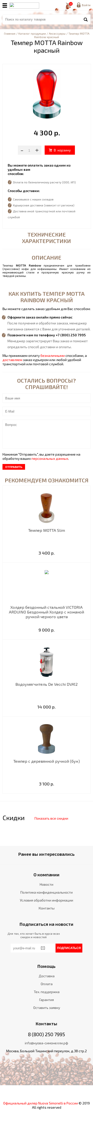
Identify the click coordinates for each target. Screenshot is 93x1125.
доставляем (12, 360)
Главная (9, 33)
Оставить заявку (46, 1007)
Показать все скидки (51, 818)
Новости (46, 884)
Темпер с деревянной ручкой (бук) (46, 761)
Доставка (47, 976)
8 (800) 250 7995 (46, 1034)
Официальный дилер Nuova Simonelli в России (40, 1103)
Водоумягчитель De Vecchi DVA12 (46, 684)
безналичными (52, 355)
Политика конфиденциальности (46, 892)
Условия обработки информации (46, 900)
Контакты (47, 908)
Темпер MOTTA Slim (46, 530)
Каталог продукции (32, 33)
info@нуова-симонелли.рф (46, 1043)
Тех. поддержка (47, 992)
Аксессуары (57, 33)
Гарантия (46, 1000)
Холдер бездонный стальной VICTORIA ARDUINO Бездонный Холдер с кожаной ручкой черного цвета (46, 612)
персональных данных (49, 458)
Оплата (47, 984)
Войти (86, 5)
